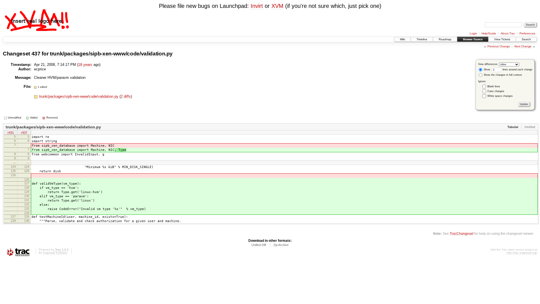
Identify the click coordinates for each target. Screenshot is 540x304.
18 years (85, 64)
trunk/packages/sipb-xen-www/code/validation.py (111, 54)
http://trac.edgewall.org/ (522, 252)
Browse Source (473, 39)
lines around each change (517, 69)
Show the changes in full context (502, 74)
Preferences (527, 33)
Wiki (402, 39)
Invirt (257, 6)
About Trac (508, 33)
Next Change (523, 46)
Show (486, 69)
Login (473, 33)
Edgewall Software (55, 252)
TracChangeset (461, 233)
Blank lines (493, 86)
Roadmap (445, 39)
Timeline (422, 39)
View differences (488, 64)
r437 (24, 132)
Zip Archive (281, 245)
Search (526, 39)
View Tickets (502, 39)
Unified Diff (258, 245)
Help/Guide (489, 33)
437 (36, 54)
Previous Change (498, 46)
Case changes (495, 91)
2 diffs (126, 96)
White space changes (500, 96)
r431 (11, 132)
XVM (277, 6)
